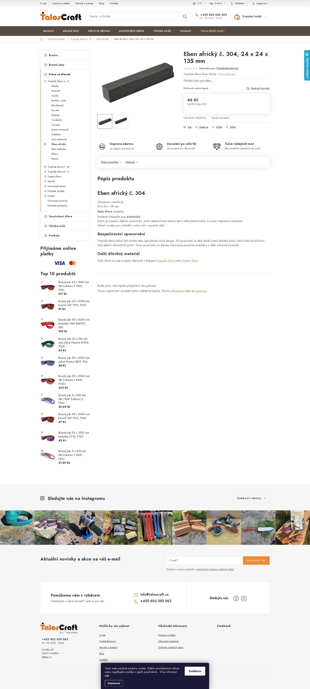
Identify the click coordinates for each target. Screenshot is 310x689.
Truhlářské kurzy (107, 641)
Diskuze (130, 162)
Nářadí (51, 181)
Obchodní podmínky (168, 641)
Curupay (56, 124)
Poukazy (54, 235)
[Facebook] (236, 598)
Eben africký (59, 144)
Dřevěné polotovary (57, 205)
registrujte (201, 291)
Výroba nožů (57, 226)
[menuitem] (50, 31)
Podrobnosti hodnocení (227, 68)
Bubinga (56, 115)
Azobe (55, 95)
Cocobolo (57, 120)
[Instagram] (243, 598)
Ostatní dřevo (54, 176)
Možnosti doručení (260, 88)
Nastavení (114, 683)
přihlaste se (177, 291)
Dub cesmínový (59, 139)
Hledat (184, 16)
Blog (101, 3)
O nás (43, 3)
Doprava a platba (61, 3)
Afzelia (55, 86)
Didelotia (56, 134)
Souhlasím (195, 671)
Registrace (262, 3)
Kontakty (114, 3)
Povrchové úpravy (57, 186)
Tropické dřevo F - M (58, 166)
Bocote (55, 110)
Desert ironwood (60, 129)
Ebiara (55, 154)
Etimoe (55, 158)
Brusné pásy (56, 65)
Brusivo (53, 55)
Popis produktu (109, 162)
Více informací (226, 74)
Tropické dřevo (166, 261)
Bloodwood (57, 105)
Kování (51, 196)
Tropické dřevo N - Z (58, 171)
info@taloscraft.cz (154, 594)
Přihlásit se (256, 560)
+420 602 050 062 (213, 14)
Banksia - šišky (59, 100)
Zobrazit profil (249, 498)
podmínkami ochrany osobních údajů (215, 569)
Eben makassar (59, 149)
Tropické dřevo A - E (58, 81)
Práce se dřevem (60, 74)
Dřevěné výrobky (56, 191)
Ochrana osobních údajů (170, 647)
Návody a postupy (84, 3)
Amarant (56, 90)
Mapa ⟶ (47, 656)
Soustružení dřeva (60, 216)
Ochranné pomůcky (57, 200)
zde (107, 675)
